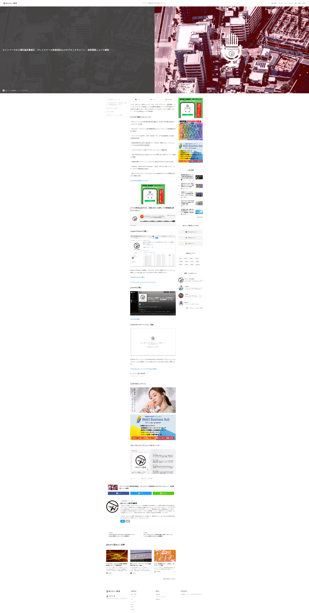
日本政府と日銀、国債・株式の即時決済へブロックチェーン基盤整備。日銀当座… (187, 211)
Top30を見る (200, 217)
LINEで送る (169, 99)
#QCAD (197, 258)
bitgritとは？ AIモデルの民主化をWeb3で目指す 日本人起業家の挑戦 (187, 202)
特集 (190, 179)
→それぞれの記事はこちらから (139, 180)
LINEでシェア (191, 243)
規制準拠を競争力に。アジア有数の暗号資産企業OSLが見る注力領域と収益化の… (187, 176)
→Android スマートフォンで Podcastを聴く (143, 369)
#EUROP (198, 264)
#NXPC (180, 264)
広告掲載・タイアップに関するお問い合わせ (191, 594)
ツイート (154, 99)
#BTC (180, 258)
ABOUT (304, 3)
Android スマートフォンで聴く (114, 115)
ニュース (291, 3)
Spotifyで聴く (110, 111)
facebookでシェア (192, 232)
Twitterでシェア (192, 237)
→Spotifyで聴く (135, 319)
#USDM (181, 261)
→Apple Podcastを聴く (137, 277)
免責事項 (158, 599)
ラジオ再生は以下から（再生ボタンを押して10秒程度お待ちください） (116, 103)
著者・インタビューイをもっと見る (194, 308)
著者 (299, 3)
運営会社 (158, 594)
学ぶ (286, 3)
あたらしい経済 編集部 (128, 503)
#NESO (197, 261)
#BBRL (191, 264)
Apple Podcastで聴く (112, 108)
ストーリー (280, 3)
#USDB (186, 264)
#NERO (191, 258)
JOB (296, 3)
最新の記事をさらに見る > (169, 579)
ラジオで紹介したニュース (113, 99)
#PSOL (186, 261)
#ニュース (144, 478)
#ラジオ (150, 478)
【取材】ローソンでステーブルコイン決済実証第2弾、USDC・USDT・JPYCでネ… (187, 193)
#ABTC (185, 258)
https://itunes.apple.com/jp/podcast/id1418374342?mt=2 (143, 282)
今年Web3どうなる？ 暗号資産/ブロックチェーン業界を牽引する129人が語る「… (187, 185)
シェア (138, 99)
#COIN (192, 261)
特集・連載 (273, 3)
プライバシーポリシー (161, 596)
